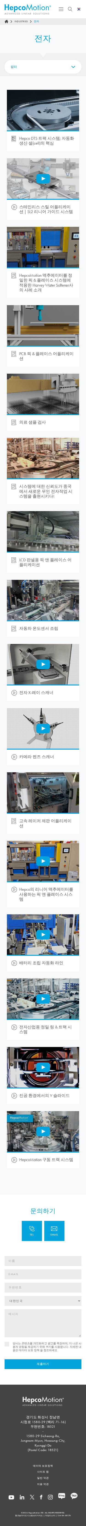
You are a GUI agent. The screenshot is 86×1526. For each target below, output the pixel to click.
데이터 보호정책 (43, 1465)
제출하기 (43, 1364)
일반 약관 (43, 1477)
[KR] (79, 9)
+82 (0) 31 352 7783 (32, 1231)
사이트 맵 (43, 1471)
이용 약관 (43, 1484)
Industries (21, 21)
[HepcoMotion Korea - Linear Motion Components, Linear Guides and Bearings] (28, 9)
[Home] (6, 21)
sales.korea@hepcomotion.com (54, 1231)
